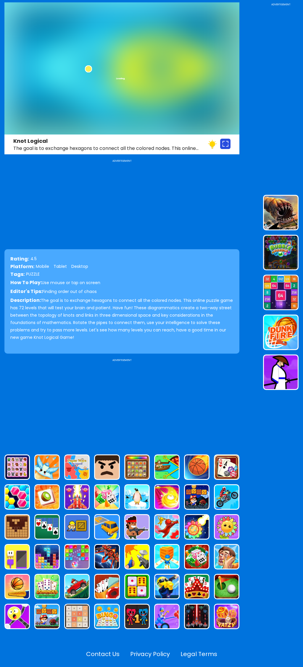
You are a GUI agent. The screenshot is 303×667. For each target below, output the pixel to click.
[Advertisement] (121, 404)
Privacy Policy (150, 654)
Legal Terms (198, 654)
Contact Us (103, 654)
